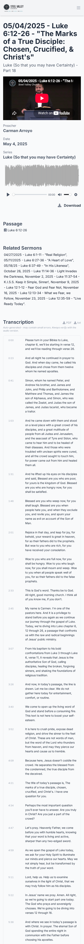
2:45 (11, 608)
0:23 (11, 358)
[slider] (29, 194)
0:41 (11, 380)
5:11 (11, 877)
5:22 (11, 895)
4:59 (11, 850)
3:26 (11, 684)
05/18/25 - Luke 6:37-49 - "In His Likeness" (36, 266)
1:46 (11, 501)
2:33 (11, 590)
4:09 (11, 760)
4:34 (11, 805)
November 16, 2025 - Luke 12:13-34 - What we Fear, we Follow (41, 292)
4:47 (11, 827)
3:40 (11, 706)
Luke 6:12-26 (17, 230)
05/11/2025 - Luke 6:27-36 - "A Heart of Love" (38, 260)
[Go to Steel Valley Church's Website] (13, 7)
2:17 (11, 559)
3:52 (11, 729)
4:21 (11, 783)
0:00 (11, 340)
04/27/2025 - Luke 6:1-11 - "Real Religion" (35, 255)
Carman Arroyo (17, 130)
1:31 (11, 474)
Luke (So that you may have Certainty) (39, 157)
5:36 (11, 922)
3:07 (11, 648)
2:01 (11, 532)
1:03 (11, 420)
